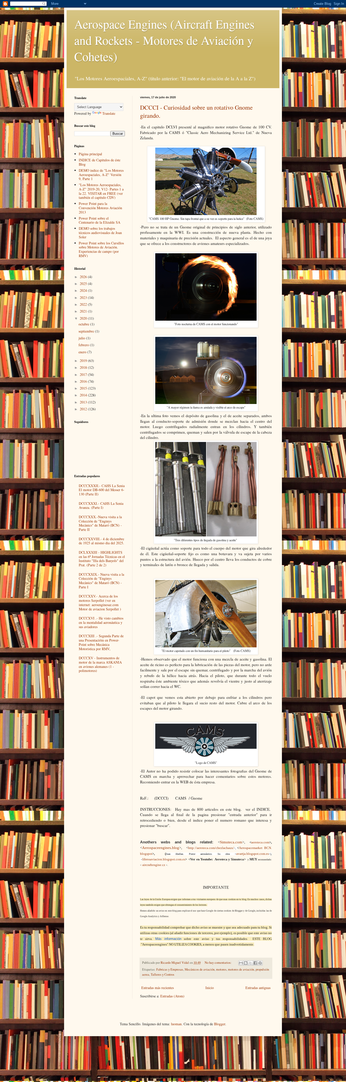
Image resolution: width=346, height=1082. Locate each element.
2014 (84, 395)
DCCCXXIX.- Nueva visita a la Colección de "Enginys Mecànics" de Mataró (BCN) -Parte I (101, 580)
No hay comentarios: (218, 962)
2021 (84, 311)
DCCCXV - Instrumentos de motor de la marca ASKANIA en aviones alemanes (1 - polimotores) (100, 664)
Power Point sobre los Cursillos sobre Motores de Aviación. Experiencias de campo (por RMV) (101, 249)
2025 (84, 283)
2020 (84, 318)
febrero (84, 344)
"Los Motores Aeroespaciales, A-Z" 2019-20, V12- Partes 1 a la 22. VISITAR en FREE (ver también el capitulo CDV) (101, 191)
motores (221, 969)
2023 (84, 297)
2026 (84, 276)
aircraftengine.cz (153, 865)
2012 (84, 409)
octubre (84, 324)
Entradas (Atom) (172, 996)
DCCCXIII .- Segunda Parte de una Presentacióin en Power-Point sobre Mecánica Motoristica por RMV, (101, 642)
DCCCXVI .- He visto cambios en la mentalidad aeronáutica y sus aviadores (101, 622)
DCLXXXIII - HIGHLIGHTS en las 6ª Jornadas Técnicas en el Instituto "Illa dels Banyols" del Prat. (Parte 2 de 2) (102, 558)
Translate (108, 113)
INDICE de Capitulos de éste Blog (99, 162)
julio (82, 338)
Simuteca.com (231, 842)
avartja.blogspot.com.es (252, 854)
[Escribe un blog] (245, 962)
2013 (84, 402)
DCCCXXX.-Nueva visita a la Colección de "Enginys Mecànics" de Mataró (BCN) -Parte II (100, 523)
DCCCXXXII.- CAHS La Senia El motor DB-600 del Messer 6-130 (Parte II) (102, 490)
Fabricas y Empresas (169, 969)
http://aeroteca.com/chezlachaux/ (211, 848)
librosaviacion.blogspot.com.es (163, 859)
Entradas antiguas (258, 987)
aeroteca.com (260, 842)
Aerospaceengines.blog (160, 848)
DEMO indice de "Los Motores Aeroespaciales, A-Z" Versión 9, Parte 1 (101, 174)
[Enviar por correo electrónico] (240, 962)
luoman (176, 1023)
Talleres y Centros (162, 974)
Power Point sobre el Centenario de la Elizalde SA (99, 220)
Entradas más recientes (157, 987)
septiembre (87, 331)
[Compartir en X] (250, 962)
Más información (168, 939)
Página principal (90, 153)
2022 (84, 304)
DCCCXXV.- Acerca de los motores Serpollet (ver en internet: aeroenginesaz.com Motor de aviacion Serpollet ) (100, 602)
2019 (84, 360)
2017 (84, 374)
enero (83, 352)
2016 (84, 381)
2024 (84, 290)
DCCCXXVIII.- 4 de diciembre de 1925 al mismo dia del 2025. (101, 541)
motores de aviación (241, 969)
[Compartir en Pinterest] (260, 962)
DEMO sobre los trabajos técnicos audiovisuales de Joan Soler (100, 232)
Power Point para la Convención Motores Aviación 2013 (100, 208)
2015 (84, 388)
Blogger (219, 1023)
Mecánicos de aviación (200, 969)
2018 (84, 367)
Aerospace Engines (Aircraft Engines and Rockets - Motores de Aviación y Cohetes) (164, 40)
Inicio (209, 987)
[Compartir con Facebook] (255, 962)
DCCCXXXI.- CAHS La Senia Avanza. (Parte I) (101, 505)
